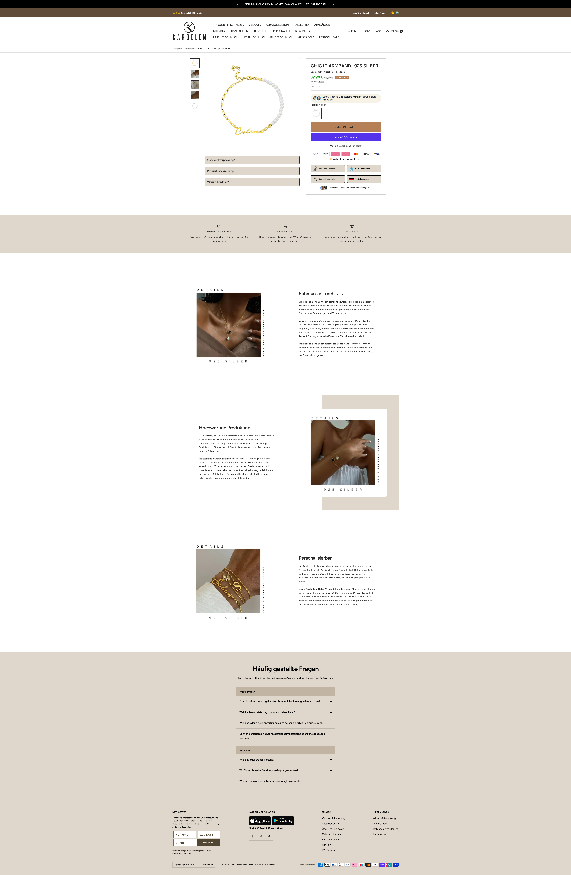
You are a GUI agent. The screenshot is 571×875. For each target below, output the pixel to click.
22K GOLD (255, 24)
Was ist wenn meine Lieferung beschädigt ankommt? (269, 781)
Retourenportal (330, 823)
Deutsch (351, 31)
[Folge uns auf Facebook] (253, 836)
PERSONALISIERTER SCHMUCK (291, 30)
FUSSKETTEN (260, 30)
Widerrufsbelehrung (384, 818)
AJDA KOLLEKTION (277, 24)
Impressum (379, 834)
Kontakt (366, 13)
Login (378, 30)
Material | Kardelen (332, 834)
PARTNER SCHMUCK (225, 37)
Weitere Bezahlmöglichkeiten (346, 145)
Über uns (357, 13)
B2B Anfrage (329, 850)
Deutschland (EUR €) (184, 864)
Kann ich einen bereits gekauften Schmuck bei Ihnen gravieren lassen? (279, 701)
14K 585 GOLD (305, 37)
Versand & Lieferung (333, 818)
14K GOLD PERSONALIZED (228, 24)
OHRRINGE (219, 30)
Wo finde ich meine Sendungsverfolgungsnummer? (268, 770)
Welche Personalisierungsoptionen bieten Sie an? (267, 712)
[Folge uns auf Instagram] (261, 836)
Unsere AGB (380, 823)
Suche (366, 30)
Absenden (208, 842)
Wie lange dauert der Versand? (256, 759)
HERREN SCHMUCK (254, 37)
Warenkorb (394, 30)
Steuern (321, 81)
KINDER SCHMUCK (281, 37)
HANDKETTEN (239, 30)
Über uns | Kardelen (333, 828)
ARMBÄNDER (322, 24)
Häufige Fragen (379, 13)
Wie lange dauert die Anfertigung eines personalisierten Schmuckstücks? (281, 722)
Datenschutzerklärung (386, 828)
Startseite (177, 48)
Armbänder (190, 48)
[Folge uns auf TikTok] (269, 836)
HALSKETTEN (302, 24)
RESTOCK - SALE (329, 37)
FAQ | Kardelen (330, 839)
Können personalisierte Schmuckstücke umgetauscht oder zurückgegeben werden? (282, 736)
